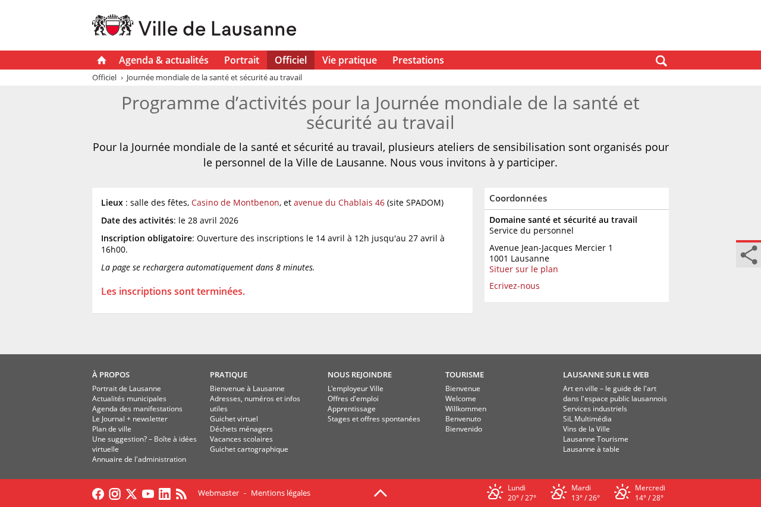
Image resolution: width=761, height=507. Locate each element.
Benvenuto (463, 419)
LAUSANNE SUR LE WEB (606, 374)
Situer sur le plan (523, 269)
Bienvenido (463, 429)
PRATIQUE (228, 374)
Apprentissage (352, 409)
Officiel (291, 60)
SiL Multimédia (587, 419)
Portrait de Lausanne (126, 388)
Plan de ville (111, 429)
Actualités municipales (129, 398)
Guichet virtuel (234, 419)
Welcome (460, 398)
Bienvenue (462, 388)
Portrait (241, 60)
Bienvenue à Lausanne (247, 388)
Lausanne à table (591, 449)
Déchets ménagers (241, 429)
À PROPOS (111, 374)
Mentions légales (280, 492)
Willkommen (465, 409)
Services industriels (595, 409)
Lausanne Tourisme (595, 439)
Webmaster (218, 492)
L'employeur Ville (355, 388)
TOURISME (464, 374)
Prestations (418, 60)
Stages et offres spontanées (374, 419)
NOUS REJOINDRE (360, 374)
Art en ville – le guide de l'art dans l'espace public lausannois (615, 393)
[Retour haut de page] (380, 492)
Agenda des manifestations (137, 409)
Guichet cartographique (249, 449)
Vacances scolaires (241, 439)
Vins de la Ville (586, 429)
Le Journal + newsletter (130, 419)
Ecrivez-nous (514, 285)
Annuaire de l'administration (139, 459)
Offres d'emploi (353, 398)
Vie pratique (349, 60)
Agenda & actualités (164, 60)
